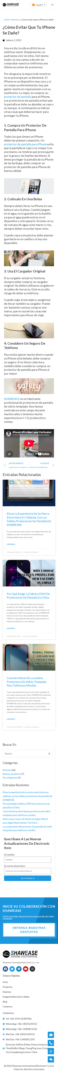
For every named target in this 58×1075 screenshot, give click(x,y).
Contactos (7, 1006)
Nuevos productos (12, 774)
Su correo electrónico (14, 866)
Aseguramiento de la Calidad (16, 996)
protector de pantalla (17, 96)
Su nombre (9, 854)
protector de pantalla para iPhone (25, 144)
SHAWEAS (10, 398)
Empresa (7, 991)
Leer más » (11, 544)
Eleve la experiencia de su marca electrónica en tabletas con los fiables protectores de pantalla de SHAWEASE (27, 796)
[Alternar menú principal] (52, 5)
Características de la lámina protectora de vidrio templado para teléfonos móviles (27, 681)
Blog (5, 1001)
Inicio (6, 19)
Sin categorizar (10, 777)
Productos (7, 987)
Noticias (7, 770)
